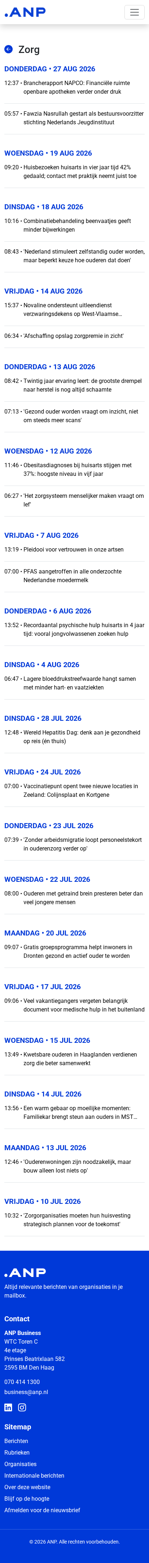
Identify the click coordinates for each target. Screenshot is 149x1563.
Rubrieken (17, 1452)
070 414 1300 (22, 1382)
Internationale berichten (34, 1475)
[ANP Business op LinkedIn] (8, 1408)
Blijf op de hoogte (26, 1498)
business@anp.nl (26, 1392)
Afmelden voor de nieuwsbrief (42, 1510)
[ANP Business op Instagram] (22, 1408)
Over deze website (27, 1487)
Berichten (16, 1441)
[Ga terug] (8, 49)
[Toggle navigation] (134, 12)
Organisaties (20, 1464)
